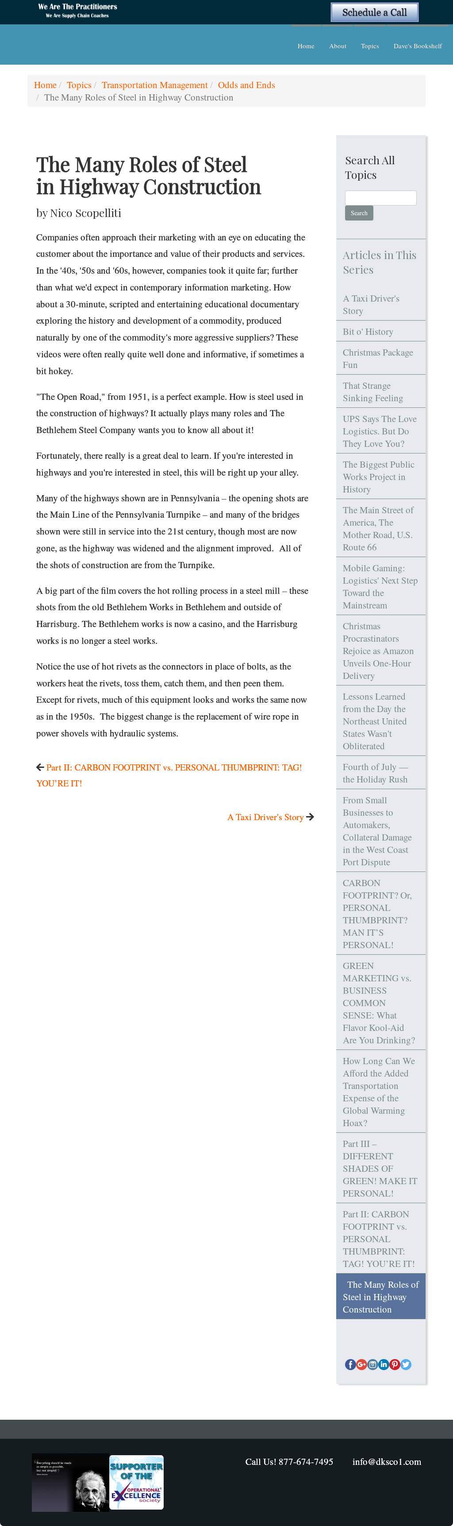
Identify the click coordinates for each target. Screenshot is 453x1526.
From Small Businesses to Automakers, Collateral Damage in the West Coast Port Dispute (377, 831)
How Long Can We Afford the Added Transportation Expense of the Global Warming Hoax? (379, 1091)
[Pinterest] (394, 1364)
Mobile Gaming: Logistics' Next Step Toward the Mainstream (380, 586)
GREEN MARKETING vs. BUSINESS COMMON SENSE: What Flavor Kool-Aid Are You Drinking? (379, 1002)
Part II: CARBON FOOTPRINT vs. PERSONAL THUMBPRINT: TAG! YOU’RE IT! (379, 1239)
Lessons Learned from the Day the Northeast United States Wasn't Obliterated (375, 721)
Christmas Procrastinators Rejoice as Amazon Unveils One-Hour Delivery (378, 651)
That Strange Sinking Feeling (373, 391)
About (337, 45)
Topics (370, 45)
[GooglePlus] (361, 1364)
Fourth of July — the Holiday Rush (375, 772)
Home (306, 45)
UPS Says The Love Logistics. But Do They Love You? (380, 430)
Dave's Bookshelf (418, 45)
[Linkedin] (383, 1364)
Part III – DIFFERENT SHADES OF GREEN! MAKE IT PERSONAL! (380, 1168)
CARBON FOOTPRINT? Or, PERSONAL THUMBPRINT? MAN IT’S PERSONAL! (377, 913)
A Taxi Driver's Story (265, 817)
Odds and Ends (246, 84)
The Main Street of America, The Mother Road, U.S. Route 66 (378, 528)
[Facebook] (350, 1364)
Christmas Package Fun (378, 358)
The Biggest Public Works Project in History (379, 476)
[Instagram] (372, 1364)
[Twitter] (405, 1364)
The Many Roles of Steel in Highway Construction (381, 1296)
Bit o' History (368, 331)
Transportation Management (155, 84)
